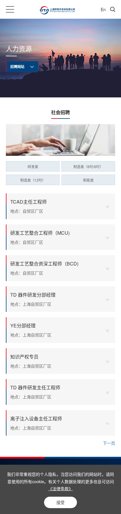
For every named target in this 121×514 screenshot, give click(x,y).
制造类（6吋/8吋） (88, 166)
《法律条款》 (60, 488)
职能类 (88, 179)
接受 (60, 502)
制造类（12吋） (33, 179)
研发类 (33, 166)
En (103, 9)
